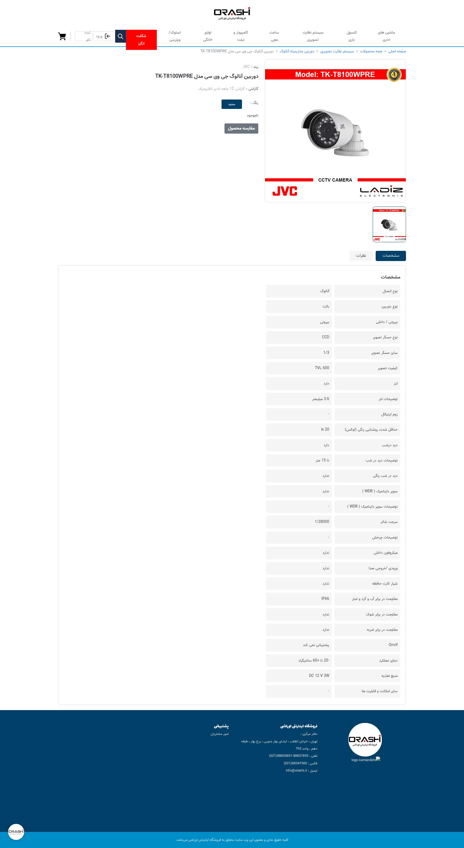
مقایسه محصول (241, 128)
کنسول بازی (352, 36)
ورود (99, 36)
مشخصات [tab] (390, 255)
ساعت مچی (274, 36)
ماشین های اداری (386, 36)
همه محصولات (371, 51)
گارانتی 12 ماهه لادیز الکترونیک (221, 89)
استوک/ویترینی (175, 36)
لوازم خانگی (207, 36)
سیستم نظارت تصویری (313, 36)
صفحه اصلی (397, 51)
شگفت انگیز (141, 39)
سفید (231, 104)
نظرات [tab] (361, 255)
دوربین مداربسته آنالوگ (297, 51)
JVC (246, 67)
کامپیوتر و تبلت (241, 36)
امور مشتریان (220, 734)
